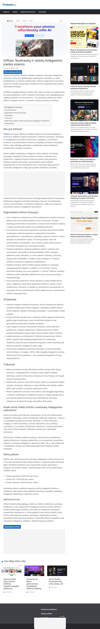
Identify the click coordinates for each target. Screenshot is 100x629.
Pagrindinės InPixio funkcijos (15, 113)
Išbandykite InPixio (12, 527)
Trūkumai (8, 118)
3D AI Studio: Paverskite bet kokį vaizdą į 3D (56, 581)
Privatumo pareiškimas (49, 609)
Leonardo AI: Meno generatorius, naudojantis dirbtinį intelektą (33, 584)
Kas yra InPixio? (10, 110)
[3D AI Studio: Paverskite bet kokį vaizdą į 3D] (57, 567)
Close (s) (62, 616)
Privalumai (8, 115)
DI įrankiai (42, 12)
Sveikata (6, 12)
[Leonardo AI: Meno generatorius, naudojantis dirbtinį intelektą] (34, 567)
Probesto (7, 68)
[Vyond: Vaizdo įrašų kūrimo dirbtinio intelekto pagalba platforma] (11, 567)
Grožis (14, 12)
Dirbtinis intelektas (28, 12)
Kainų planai (9, 123)
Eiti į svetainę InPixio (13, 72)
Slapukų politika (46, 614)
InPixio (6, 134)
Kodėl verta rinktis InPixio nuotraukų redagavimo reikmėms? (27, 121)
